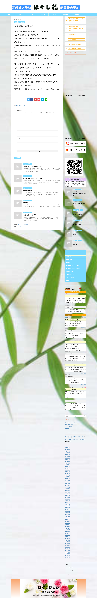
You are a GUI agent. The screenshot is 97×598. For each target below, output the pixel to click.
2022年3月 (67, 495)
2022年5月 (67, 492)
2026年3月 (67, 452)
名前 (18, 132)
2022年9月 (67, 487)
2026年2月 (67, 454)
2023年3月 (67, 476)
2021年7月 (67, 509)
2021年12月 (67, 500)
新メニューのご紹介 (23, 224)
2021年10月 (67, 504)
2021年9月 (67, 505)
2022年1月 (67, 499)
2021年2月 (67, 517)
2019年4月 (67, 555)
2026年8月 (67, 447)
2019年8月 (67, 548)
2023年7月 (67, 470)
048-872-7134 (49, 592)
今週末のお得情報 (27, 190)
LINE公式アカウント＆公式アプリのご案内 (74, 436)
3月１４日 (75, 244)
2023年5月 (67, 473)
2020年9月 (67, 526)
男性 (82, 315)
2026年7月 (67, 449)
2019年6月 (67, 552)
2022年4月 (67, 494)
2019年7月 (67, 550)
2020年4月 (67, 535)
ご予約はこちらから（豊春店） (73, 268)
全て (69, 315)
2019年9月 (67, 547)
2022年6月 (67, 490)
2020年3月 (67, 536)
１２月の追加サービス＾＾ (29, 215)
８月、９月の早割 (77, 214)
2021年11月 (67, 502)
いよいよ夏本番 (77, 224)
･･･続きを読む (82, 304)
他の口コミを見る (75, 413)
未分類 (67, 574)
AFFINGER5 (61, 595)
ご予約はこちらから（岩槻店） (73, 265)
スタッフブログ (21, 105)
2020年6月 (67, 531)
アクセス (31, 14)
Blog (17, 105)
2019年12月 (67, 541)
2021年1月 (67, 519)
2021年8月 (67, 507)
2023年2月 (67, 478)
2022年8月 (67, 488)
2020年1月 (67, 540)
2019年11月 (67, 543)
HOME (9, 14)
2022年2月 (67, 497)
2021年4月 (67, 514)
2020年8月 (67, 528)
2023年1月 (67, 480)
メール (18, 138)
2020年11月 (67, 523)
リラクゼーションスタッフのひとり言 (32, 166)
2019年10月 (67, 545)
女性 (75, 315)
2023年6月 (67, 471)
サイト (18, 144)
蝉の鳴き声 (25, 202)
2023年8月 (67, 468)
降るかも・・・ (22, 226)
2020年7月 (67, 529)
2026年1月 (67, 456)
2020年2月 (67, 538)
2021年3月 (67, 516)
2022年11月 (67, 483)
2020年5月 (67, 533)
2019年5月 (67, 553)
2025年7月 (67, 461)
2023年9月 (67, 466)
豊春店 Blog (65, 14)
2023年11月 (67, 463)
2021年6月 (67, 511)
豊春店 (54, 14)
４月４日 (75, 234)
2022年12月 (67, 482)
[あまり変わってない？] (42, 99)
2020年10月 (67, 524)
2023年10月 (67, 464)
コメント (19, 115)
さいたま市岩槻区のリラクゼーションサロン (34, 178)
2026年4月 (67, 451)
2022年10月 (67, 485)
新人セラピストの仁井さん (71, 422)
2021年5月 (67, 512)
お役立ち (77, 14)
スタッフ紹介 (43, 14)
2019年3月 (67, 557)
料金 (20, 14)
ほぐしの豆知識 (70, 277)
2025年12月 (67, 458)
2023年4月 (67, 475)
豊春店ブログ (70, 271)
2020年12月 (67, 521)
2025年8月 (67, 459)
